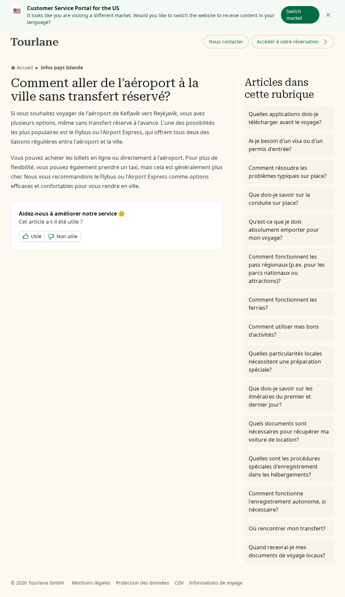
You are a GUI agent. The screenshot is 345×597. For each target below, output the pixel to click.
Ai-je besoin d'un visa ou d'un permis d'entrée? (286, 145)
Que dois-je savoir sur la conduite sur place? (279, 199)
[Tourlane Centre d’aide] (35, 42)
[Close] (328, 15)
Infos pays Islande (62, 67)
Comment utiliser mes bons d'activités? (284, 330)
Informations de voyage (216, 583)
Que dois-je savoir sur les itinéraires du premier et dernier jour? (281, 396)
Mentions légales (91, 583)
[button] (226, 41)
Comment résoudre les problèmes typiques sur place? (287, 172)
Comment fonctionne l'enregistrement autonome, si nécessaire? (287, 501)
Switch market (294, 14)
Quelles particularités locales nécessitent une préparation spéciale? (285, 361)
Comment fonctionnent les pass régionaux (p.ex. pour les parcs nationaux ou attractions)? (287, 269)
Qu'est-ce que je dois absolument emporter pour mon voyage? (284, 229)
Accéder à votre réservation (288, 41)
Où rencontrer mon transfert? (287, 528)
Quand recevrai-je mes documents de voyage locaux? (287, 551)
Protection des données (142, 583)
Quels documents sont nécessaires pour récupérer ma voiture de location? (289, 431)
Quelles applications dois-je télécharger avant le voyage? (285, 118)
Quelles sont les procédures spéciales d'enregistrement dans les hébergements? (284, 466)
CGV (179, 583)
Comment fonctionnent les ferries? (283, 303)
